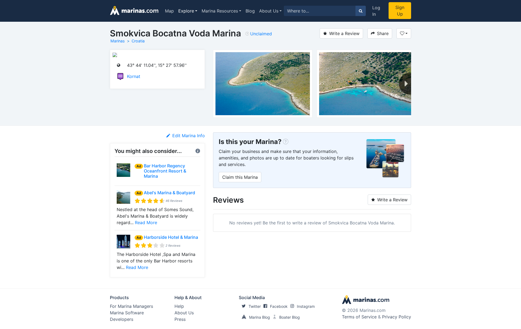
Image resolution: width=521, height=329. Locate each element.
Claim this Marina (240, 177)
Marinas (117, 41)
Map (169, 11)
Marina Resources (220, 11)
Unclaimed (261, 33)
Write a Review (344, 33)
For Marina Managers (131, 306)
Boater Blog (289, 317)
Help (179, 306)
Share (383, 33)
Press (180, 319)
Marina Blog (259, 317)
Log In (376, 11)
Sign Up (399, 11)
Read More (146, 222)
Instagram (306, 306)
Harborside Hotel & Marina (171, 237)
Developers (121, 319)
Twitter (255, 306)
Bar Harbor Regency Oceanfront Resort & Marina (165, 171)
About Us (268, 11)
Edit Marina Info (188, 135)
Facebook (279, 306)
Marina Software (127, 312)
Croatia (138, 41)
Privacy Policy (396, 316)
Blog (250, 11)
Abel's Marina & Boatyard (169, 192)
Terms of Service (359, 316)
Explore (186, 11)
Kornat (133, 76)
